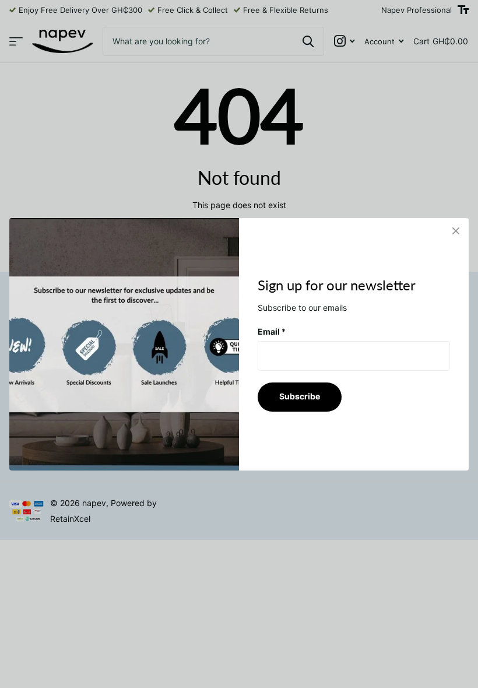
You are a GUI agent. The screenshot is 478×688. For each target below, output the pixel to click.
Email (272, 331)
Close (456, 231)
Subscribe (299, 396)
